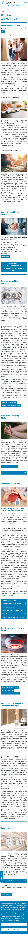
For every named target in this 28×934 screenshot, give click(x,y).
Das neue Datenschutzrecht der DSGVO (11, 405)
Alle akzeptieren (14, 924)
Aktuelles (11, 6)
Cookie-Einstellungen (1, 876)
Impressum (16, 920)
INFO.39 (15, 887)
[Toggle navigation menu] (25, 2)
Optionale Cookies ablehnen (14, 929)
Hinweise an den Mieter (7, 690)
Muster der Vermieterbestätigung (9, 466)
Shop (17, 6)
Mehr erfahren (5, 256)
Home (2, 11)
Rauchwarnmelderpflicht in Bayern (10, 687)
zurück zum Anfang (6, 894)
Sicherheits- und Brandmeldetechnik (10, 693)
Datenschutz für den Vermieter (9, 402)
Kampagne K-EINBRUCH (7, 595)
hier (3, 31)
